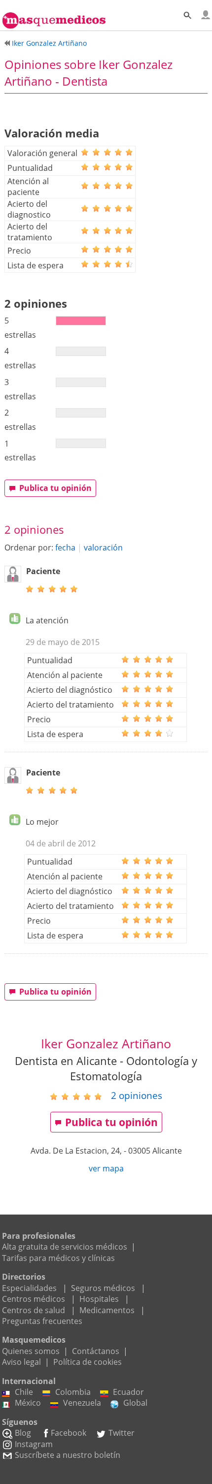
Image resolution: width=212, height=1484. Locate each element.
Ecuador (128, 1392)
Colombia (73, 1392)
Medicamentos (107, 1310)
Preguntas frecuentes (42, 1321)
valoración (103, 547)
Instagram (34, 1444)
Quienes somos (31, 1351)
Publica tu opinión (55, 488)
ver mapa (106, 1168)
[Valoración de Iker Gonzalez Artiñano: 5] (79, 1096)
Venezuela (82, 1402)
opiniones (136, 1095)
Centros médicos (33, 1298)
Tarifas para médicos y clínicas (58, 1258)
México (28, 1402)
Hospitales (99, 1298)
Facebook (68, 1432)
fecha (65, 547)
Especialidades (29, 1288)
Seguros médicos (103, 1288)
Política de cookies (87, 1361)
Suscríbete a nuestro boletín (67, 1455)
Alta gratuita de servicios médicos (64, 1246)
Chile (24, 1392)
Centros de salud (33, 1310)
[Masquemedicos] (54, 16)
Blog (23, 1432)
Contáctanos (95, 1351)
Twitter (121, 1432)
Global (135, 1402)
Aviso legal (21, 1361)
